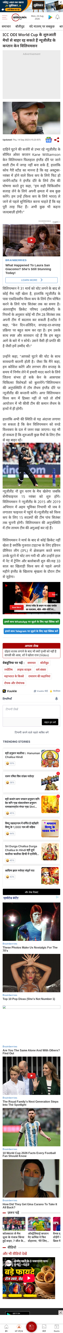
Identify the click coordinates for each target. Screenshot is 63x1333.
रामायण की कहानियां (39, 676)
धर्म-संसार (41, 670)
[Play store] (50, 17)
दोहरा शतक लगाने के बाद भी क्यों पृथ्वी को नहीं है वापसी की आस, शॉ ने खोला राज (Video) (30, 653)
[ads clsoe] (60, 1312)
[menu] (5, 17)
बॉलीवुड (19, 26)
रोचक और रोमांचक (14, 683)
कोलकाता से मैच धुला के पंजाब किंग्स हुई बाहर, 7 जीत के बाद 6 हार (13, 1237)
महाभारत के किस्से (14, 676)
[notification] (57, 17)
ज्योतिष (8, 670)
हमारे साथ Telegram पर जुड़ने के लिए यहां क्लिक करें (31, 631)
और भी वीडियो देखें (15, 1253)
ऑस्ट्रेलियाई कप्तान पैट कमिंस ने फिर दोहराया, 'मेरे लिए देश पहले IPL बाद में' (39, 1237)
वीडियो (12, 1247)
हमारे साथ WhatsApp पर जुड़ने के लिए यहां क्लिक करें (31, 621)
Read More (16, 607)
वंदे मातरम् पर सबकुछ (42, 26)
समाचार (6, 26)
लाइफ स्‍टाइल (24, 670)
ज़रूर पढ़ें (13, 1212)
